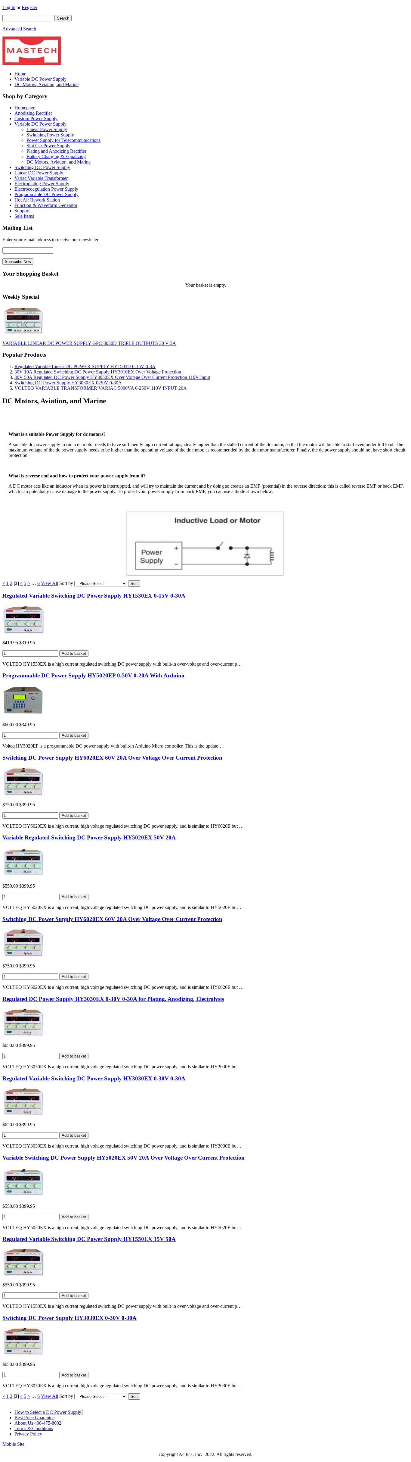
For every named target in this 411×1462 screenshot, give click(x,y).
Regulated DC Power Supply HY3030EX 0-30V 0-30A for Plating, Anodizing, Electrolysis (113, 999)
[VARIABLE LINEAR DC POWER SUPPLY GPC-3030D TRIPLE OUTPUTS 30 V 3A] (23, 333)
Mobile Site (13, 1444)
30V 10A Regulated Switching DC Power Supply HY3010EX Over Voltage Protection (97, 371)
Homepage (24, 107)
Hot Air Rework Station (37, 199)
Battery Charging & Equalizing (56, 156)
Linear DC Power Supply (38, 172)
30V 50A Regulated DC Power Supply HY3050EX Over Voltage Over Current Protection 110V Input (112, 377)
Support (21, 210)
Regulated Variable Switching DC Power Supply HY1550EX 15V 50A (89, 1239)
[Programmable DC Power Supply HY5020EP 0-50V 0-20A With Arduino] (23, 714)
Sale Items (24, 216)
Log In (8, 7)
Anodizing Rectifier (33, 113)
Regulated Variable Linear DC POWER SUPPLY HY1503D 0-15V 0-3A (85, 366)
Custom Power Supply (35, 118)
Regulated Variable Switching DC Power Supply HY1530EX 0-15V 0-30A (93, 595)
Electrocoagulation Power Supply (46, 189)
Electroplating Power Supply (41, 183)
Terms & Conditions (33, 1428)
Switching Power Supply (50, 134)
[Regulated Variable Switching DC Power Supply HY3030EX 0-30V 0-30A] (23, 1114)
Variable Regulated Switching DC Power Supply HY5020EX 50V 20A (89, 837)
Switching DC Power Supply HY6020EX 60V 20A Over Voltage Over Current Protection (112, 757)
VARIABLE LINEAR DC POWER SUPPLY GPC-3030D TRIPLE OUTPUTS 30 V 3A (89, 343)
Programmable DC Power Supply (46, 194)
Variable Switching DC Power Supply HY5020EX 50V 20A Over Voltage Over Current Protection (123, 1157)
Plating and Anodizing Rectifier (56, 151)
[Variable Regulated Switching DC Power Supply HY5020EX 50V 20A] (23, 875)
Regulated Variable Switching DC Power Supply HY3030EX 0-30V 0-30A (93, 1078)
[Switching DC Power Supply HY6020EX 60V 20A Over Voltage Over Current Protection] (23, 794)
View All (49, 583)
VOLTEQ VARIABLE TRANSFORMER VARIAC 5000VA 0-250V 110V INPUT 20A (100, 388)
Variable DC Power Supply (40, 79)
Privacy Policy (28, 1433)
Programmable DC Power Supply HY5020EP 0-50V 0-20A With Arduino (93, 675)
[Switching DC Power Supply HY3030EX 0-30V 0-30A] (23, 1354)
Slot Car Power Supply (48, 145)
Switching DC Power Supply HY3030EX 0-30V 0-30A (68, 382)
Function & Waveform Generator (45, 205)
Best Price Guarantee (34, 1417)
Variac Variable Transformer (41, 178)
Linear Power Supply (46, 129)
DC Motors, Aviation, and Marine (46, 84)
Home (20, 73)
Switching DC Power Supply (42, 167)
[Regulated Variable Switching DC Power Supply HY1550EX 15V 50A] (23, 1274)
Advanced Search (19, 28)
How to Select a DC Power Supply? (48, 1412)
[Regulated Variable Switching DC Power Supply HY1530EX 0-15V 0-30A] (23, 632)
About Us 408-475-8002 (37, 1423)
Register (29, 7)
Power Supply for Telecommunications (63, 140)
